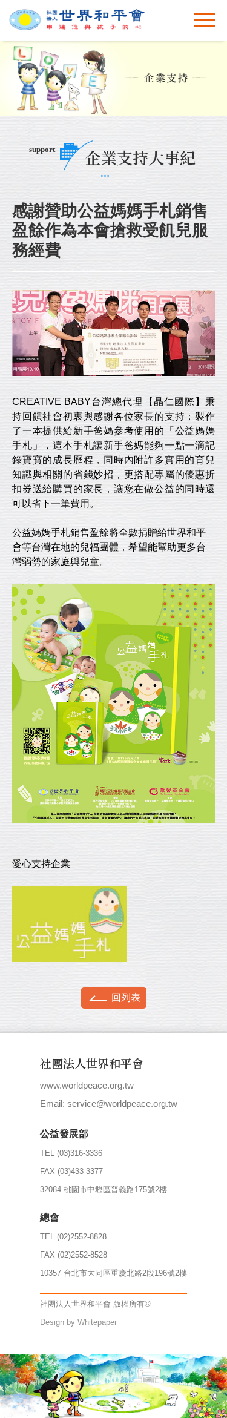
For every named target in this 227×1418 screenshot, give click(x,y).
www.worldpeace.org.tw (87, 1085)
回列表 (125, 997)
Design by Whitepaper (78, 1322)
